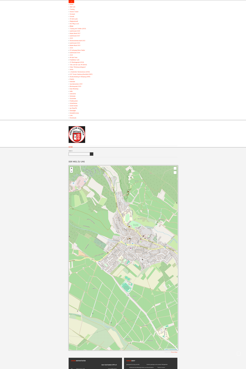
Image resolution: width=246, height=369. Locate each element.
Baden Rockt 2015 (75, 45)
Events (72, 79)
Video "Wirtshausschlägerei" (78, 67)
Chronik (72, 16)
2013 (71, 55)
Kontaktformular (74, 113)
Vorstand (72, 14)
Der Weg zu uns (74, 24)
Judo (71, 91)
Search (70, 151)
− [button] (71, 171)
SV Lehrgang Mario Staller (77, 50)
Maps (176, 352)
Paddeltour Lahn (74, 60)
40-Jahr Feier (73, 57)
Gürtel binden (74, 106)
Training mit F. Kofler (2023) (78, 28)
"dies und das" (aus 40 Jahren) (78, 64)
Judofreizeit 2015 (75, 43)
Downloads (73, 118)
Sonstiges (73, 110)
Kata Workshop (74, 89)
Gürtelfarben (73, 103)
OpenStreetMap (173, 349)
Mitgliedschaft (74, 21)
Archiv (71, 69)
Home (71, 4)
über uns (72, 7)
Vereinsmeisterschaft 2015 (77, 40)
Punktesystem (74, 101)
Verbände (72, 96)
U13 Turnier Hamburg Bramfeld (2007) (81, 74)
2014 (71, 48)
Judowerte (73, 94)
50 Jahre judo (74, 19)
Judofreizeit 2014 (75, 52)
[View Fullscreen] (175, 168)
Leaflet (166, 349)
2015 (71, 38)
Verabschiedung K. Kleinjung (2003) (80, 77)
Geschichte (73, 98)
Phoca (172, 352)
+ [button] (71, 168)
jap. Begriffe (73, 108)
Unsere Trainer (74, 12)
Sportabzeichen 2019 (76, 84)
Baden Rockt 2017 (75, 33)
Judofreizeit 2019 (75, 31)
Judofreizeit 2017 (75, 36)
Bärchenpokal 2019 (75, 86)
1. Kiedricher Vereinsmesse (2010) (80, 72)
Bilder (71, 26)
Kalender (72, 81)
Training (72, 9)
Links (71, 115)
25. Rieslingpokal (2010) (77, 62)
